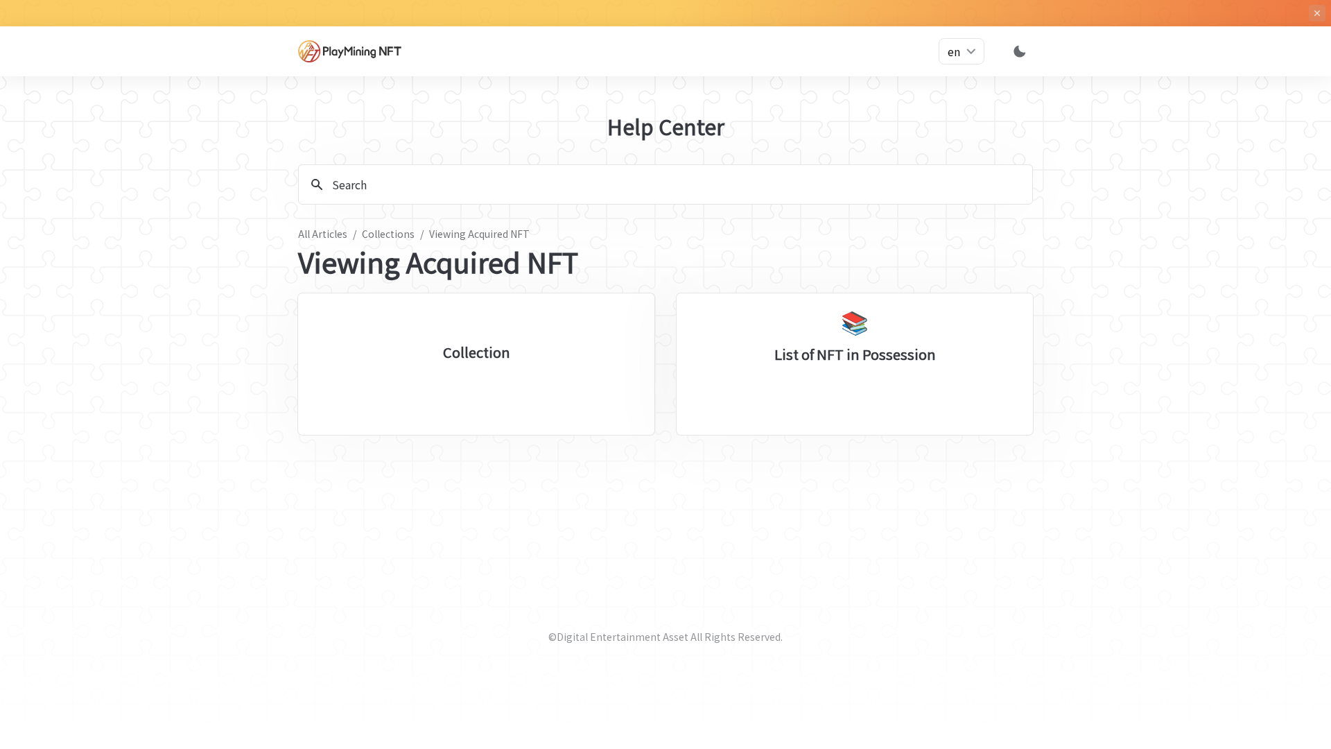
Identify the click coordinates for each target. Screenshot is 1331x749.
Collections (388, 234)
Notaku (688, 715)
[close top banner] (1317, 13)
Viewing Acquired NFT (479, 234)
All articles (322, 234)
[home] (361, 51)
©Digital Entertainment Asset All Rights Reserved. (665, 637)
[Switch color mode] (1020, 51)
